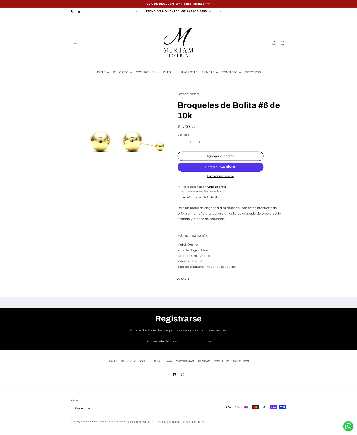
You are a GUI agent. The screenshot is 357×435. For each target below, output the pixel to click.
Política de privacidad (167, 422)
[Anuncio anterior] (137, 11)
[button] (75, 42)
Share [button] (185, 278)
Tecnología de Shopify (110, 422)
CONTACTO (221, 361)
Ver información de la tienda (200, 197)
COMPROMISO (150, 361)
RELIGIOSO (128, 361)
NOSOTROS (241, 361)
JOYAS (112, 361)
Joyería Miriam (89, 422)
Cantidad (183, 134)
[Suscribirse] (209, 341)
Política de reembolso (138, 422)
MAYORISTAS (185, 361)
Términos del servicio (195, 422)
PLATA (168, 361)
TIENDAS (204, 361)
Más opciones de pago (220, 176)
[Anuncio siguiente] (220, 11)
